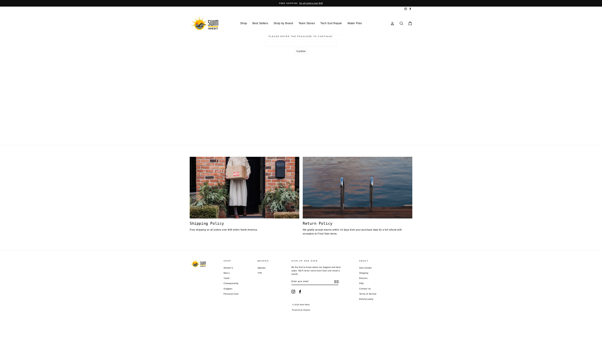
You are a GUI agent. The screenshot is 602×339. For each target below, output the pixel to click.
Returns (363, 278)
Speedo (262, 268)
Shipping (363, 273)
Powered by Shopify (301, 310)
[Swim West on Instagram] (293, 291)
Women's (228, 268)
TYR (260, 273)
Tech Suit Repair (331, 23)
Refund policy (366, 299)
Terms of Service (367, 294)
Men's (227, 273)
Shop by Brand (283, 23)
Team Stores (306, 23)
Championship (231, 283)
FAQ (361, 283)
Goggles (228, 289)
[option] (301, 3)
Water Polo (354, 23)
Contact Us (365, 289)
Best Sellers (260, 23)
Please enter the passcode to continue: (301, 36)
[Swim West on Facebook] (300, 291)
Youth (227, 278)
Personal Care (231, 294)
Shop (243, 23)
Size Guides (365, 268)
